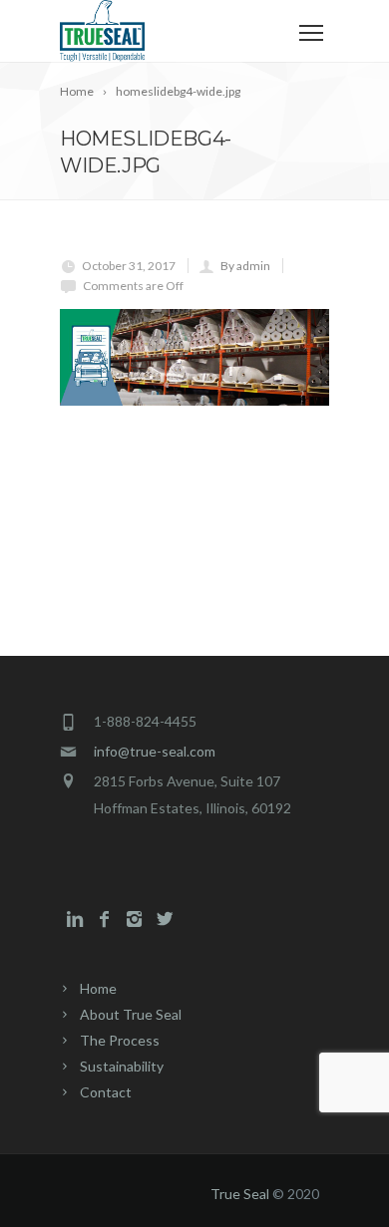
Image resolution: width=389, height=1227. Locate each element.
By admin (245, 265)
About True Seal (131, 1014)
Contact (106, 1091)
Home (98, 988)
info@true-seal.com (154, 751)
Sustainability (122, 1066)
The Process (120, 1040)
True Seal (239, 1193)
